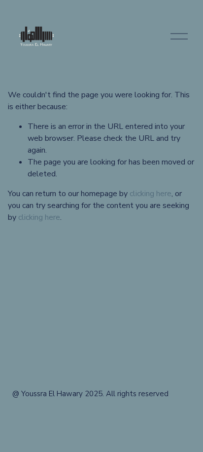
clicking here (150, 193)
